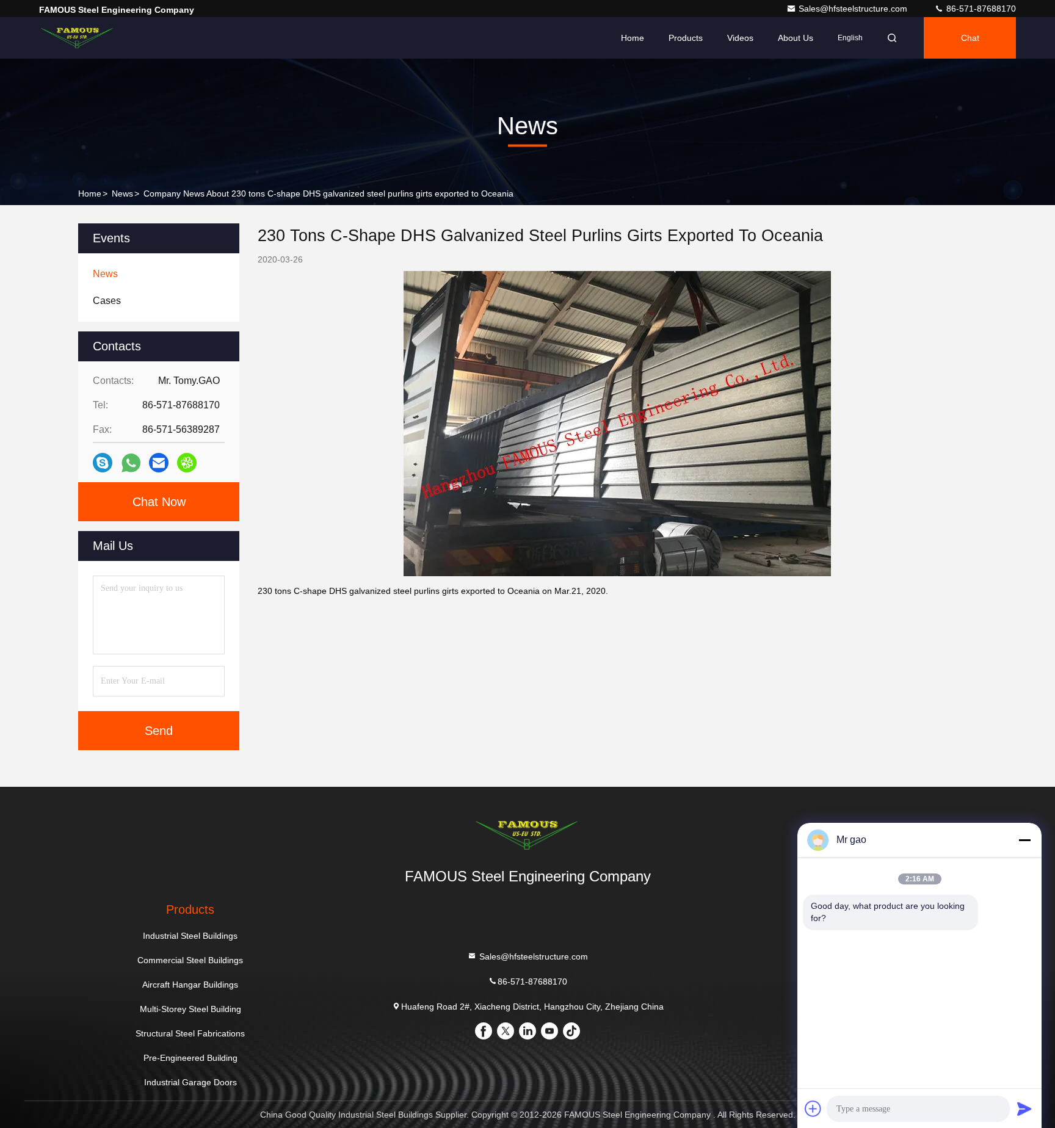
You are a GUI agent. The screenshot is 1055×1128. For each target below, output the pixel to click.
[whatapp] (130, 462)
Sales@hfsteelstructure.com (854, 8)
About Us (795, 38)
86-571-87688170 (980, 8)
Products (686, 38)
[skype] (103, 463)
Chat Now (159, 501)
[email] (159, 463)
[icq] (187, 463)
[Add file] (813, 1108)
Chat (970, 38)
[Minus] (1024, 840)
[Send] (1024, 1108)
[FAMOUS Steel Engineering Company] (77, 37)
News (122, 193)
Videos (740, 38)
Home (632, 38)
